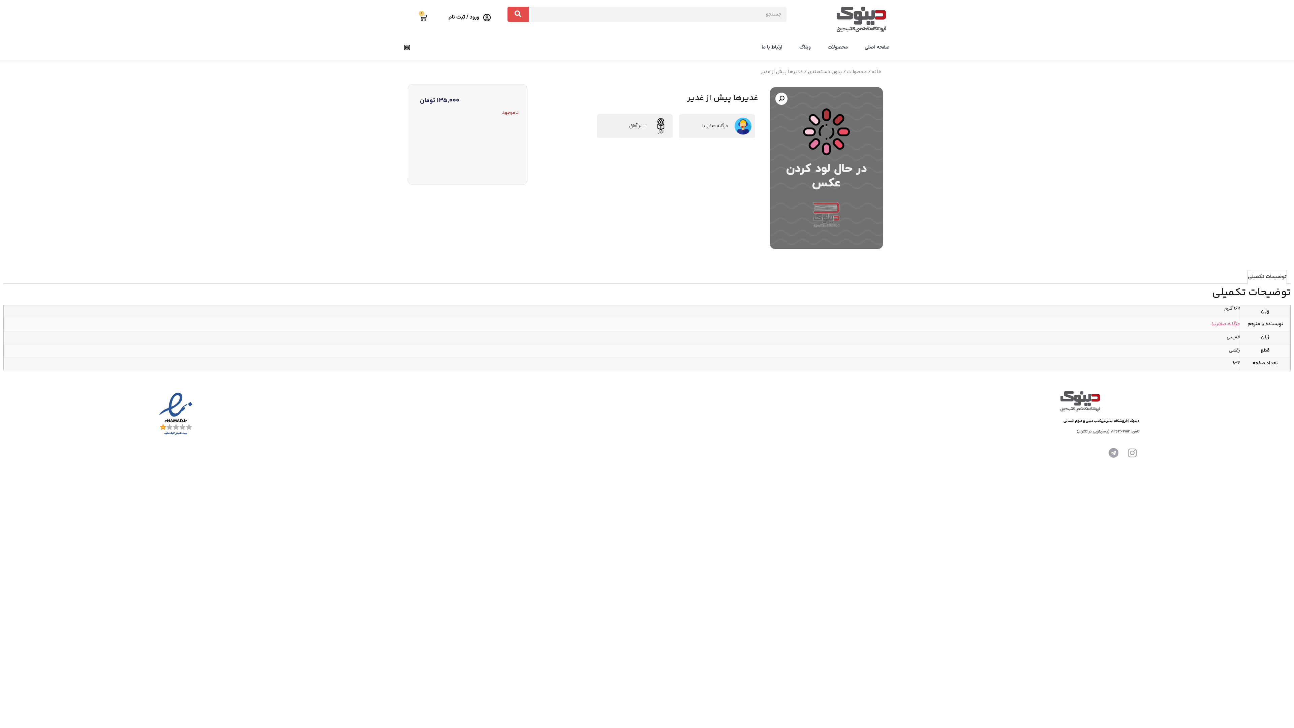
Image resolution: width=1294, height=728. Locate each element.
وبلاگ (805, 47)
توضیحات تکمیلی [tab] (1267, 277)
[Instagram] (407, 47)
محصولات (838, 47)
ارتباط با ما (772, 47)
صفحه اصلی (877, 47)
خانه (876, 72)
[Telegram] (1113, 453)
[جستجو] (518, 14)
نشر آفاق (637, 126)
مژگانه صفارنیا (715, 126)
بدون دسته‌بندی (825, 72)
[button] (781, 99)
